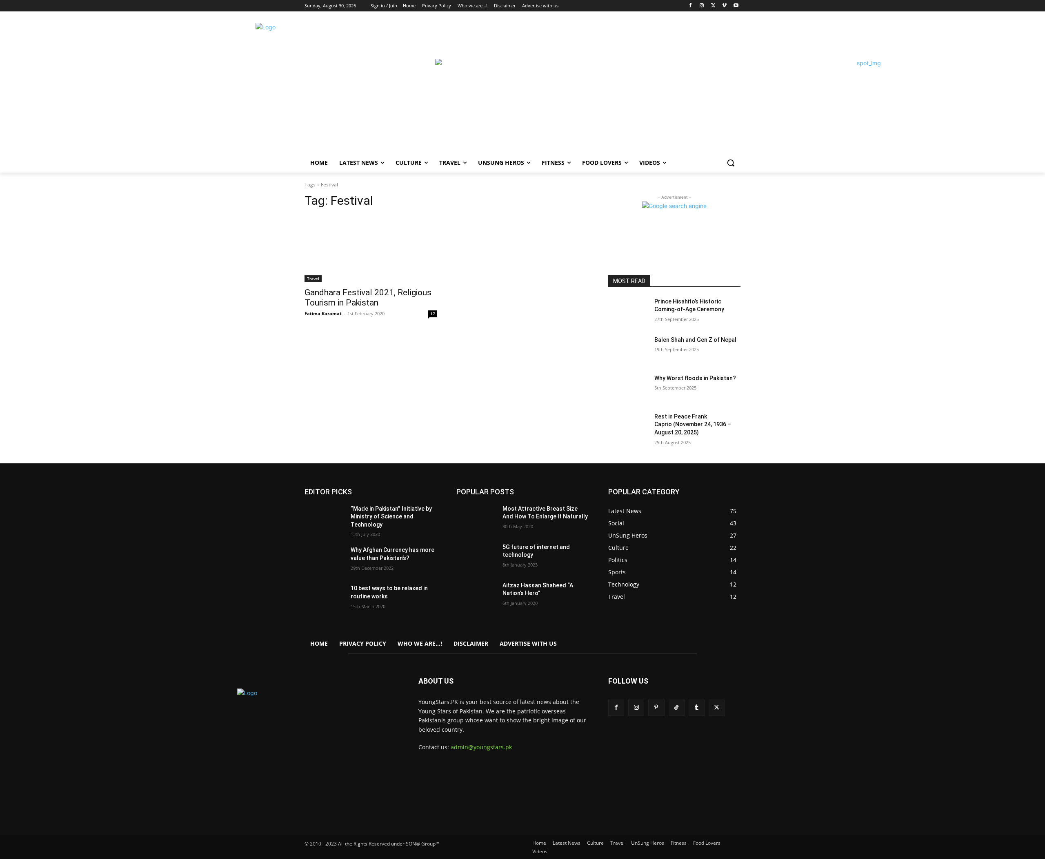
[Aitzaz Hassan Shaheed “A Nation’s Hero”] (476, 595)
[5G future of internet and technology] (476, 557)
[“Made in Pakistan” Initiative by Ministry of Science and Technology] (324, 519)
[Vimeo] (724, 6)
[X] (713, 6)
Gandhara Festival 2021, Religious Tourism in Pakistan (368, 298)
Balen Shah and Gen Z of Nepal (695, 340)
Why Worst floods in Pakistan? (695, 378)
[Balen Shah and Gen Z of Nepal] (628, 350)
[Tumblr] (697, 707)
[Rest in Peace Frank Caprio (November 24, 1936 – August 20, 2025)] (628, 427)
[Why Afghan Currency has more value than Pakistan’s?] (324, 560)
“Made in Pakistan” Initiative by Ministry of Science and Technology (391, 516)
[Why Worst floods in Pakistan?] (628, 388)
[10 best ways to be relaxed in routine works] (324, 598)
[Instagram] (702, 6)
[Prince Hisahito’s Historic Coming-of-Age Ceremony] (628, 311)
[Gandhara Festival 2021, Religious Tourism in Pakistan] (371, 249)
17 (432, 314)
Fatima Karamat (323, 313)
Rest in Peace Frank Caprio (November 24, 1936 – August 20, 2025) (692, 424)
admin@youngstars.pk (481, 747)
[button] (730, 163)
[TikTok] (677, 707)
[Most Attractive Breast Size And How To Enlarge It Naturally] (476, 519)
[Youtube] (735, 6)
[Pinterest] (656, 707)
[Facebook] (690, 6)
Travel (313, 278)
